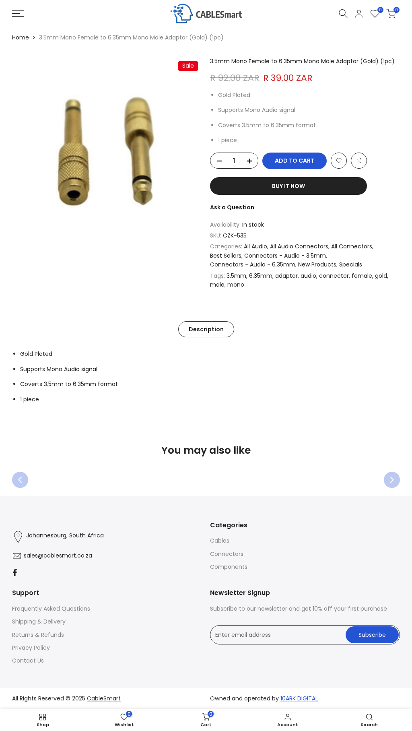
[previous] (20, 480)
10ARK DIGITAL (299, 698)
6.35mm (260, 276)
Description (206, 329)
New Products (317, 264)
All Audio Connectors (299, 246)
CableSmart (104, 698)
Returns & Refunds (38, 635)
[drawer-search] (343, 13)
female (362, 276)
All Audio (255, 246)
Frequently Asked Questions (51, 609)
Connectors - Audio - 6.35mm (252, 264)
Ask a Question (232, 207)
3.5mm (236, 276)
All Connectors (351, 246)
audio (308, 276)
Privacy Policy (31, 648)
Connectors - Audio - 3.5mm (285, 256)
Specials (350, 264)
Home (20, 37)
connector (334, 276)
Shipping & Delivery (39, 621)
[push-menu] (18, 14)
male (217, 285)
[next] (392, 480)
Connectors (226, 554)
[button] (339, 161)
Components (228, 567)
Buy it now (288, 186)
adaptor (286, 276)
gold (381, 276)
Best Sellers (225, 256)
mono (235, 285)
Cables (219, 541)
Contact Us (28, 661)
